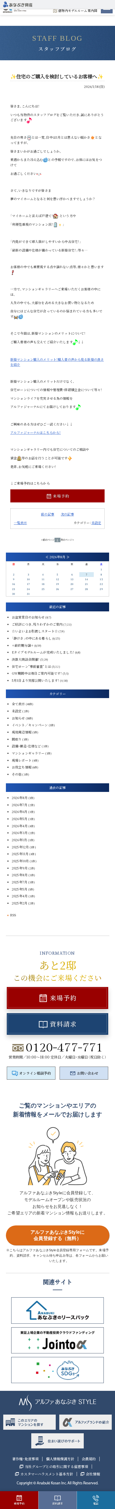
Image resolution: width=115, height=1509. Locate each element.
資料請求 (63, 1023)
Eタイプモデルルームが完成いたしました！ (43, 652)
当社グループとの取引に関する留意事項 (56, 1466)
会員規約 (89, 1459)
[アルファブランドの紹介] (85, 1422)
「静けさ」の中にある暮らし (32, 638)
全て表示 (18, 703)
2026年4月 (20, 825)
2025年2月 (19, 903)
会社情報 (93, 1474)
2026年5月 (19, 818)
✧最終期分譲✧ (23, 645)
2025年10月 (20, 860)
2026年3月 (20, 832)
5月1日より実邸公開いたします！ (35, 680)
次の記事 (67, 514)
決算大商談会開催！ (26, 659)
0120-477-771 (64, 1047)
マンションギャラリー (28, 753)
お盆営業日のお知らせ (28, 617)
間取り (17, 739)
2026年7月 (19, 804)
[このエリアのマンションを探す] (29, 1422)
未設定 (96, 522)
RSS (13, 914)
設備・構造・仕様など (26, 746)
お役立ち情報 (22, 767)
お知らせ (18, 718)
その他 (17, 774)
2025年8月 (20, 874)
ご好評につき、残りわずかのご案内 (37, 624)
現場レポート (22, 760)
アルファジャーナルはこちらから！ (35, 432)
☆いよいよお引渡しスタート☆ (35, 631)
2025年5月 (19, 889)
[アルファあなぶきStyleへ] (17, 4)
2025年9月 (20, 868)
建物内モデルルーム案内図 (77, 10)
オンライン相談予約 (35, 1072)
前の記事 (47, 514)
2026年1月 (19, 839)
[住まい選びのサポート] (57, 1440)
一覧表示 (20, 522)
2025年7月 (19, 882)
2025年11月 (20, 853)
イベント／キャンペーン (30, 724)
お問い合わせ (87, 1072)
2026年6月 (19, 811)
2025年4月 (20, 895)
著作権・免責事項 (25, 1459)
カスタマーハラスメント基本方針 (46, 1474)
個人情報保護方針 (60, 1459)
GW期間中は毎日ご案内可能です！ (37, 673)
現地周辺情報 (22, 732)
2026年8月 (20, 797)
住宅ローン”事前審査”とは (31, 666)
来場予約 (63, 997)
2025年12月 (20, 846)
